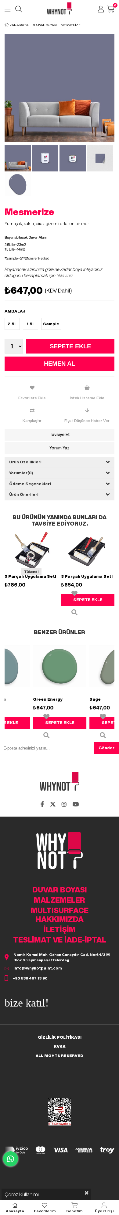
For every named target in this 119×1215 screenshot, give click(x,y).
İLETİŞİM (60, 929)
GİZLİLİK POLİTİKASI (59, 1037)
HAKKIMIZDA (60, 919)
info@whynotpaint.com (37, 968)
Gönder (106, 748)
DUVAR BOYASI (59, 889)
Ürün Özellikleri (25, 462)
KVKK (60, 1046)
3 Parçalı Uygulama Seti (87, 576)
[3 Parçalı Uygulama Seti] (87, 551)
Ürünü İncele (74, 612)
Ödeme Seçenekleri (30, 484)
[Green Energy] (43, 666)
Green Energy (32, 699)
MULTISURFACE (59, 910)
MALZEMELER (59, 900)
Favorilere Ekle (74, 593)
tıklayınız (64, 275)
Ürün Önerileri (23, 494)
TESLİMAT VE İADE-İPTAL (59, 939)
